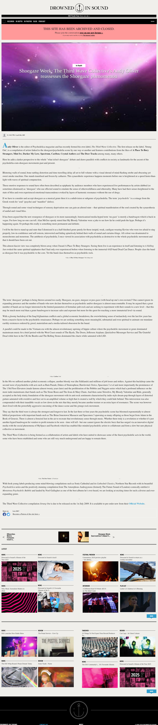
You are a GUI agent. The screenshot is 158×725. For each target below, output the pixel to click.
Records (10, 21)
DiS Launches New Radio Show (13, 633)
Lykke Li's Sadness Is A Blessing (131, 589)
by (11, 135)
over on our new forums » (91, 32)
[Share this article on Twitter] (8, 514)
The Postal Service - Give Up (48, 633)
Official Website (137, 503)
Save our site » (79, 16)
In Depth (19, 21)
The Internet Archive (89, 35)
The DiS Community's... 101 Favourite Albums (98, 664)
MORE (151, 616)
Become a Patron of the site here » (26, 514)
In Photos (28, 21)
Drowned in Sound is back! (47, 557)
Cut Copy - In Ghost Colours (130, 633)
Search (152, 21)
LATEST (4, 549)
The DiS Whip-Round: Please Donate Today (17, 664)
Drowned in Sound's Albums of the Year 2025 (135, 664)
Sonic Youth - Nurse (45, 664)
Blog (35, 21)
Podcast (42, 21)
